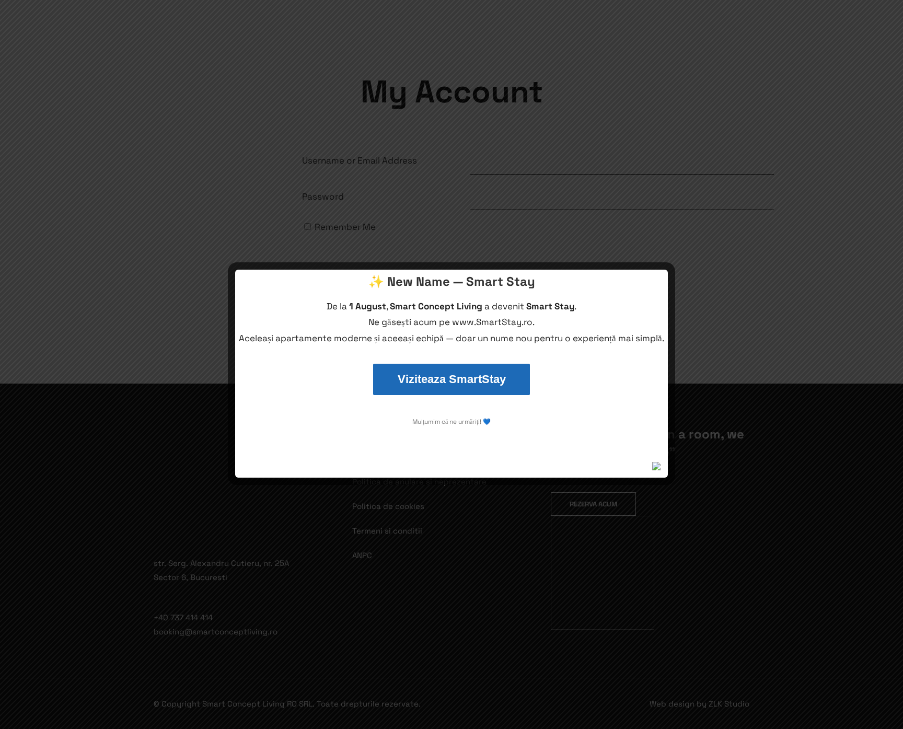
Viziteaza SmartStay (452, 379)
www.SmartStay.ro (492, 322)
